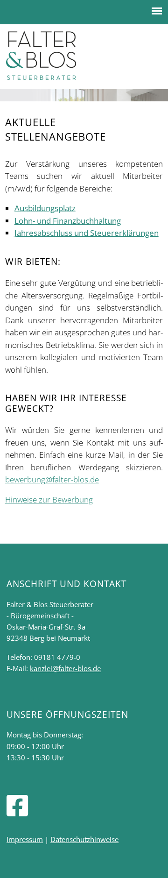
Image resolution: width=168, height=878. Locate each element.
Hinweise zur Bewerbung (49, 499)
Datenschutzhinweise (84, 839)
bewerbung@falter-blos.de (52, 479)
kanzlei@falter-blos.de (65, 668)
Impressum (25, 839)
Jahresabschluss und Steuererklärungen (86, 232)
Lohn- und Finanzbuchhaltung (67, 220)
